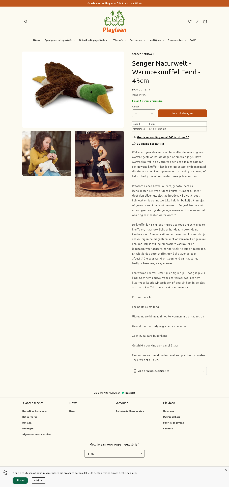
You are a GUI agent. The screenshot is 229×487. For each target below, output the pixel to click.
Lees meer (131, 473)
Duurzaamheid (171, 416)
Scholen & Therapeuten (130, 410)
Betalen (27, 422)
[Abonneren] (140, 454)
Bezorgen (28, 428)
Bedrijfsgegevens (173, 422)
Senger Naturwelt (143, 53)
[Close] (225, 470)
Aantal (135, 106)
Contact (168, 428)
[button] (26, 21)
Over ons (168, 410)
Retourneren (30, 416)
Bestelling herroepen (34, 410)
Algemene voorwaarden (36, 434)
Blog (72, 410)
